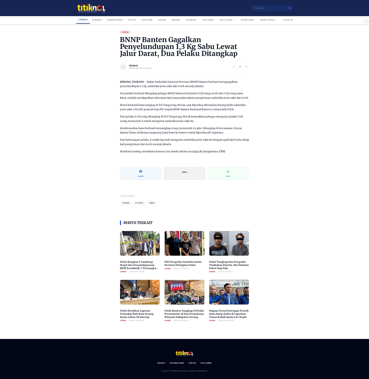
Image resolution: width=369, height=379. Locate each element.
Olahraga (191, 20)
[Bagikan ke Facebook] (233, 66)
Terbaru (83, 20)
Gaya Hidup (208, 20)
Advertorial (248, 20)
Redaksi (161, 363)
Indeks (98, 20)
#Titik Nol (139, 203)
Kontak (192, 363)
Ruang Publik (267, 20)
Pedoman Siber (177, 363)
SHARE (141, 176)
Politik (132, 20)
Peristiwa (147, 20)
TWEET (184, 172)
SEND (228, 176)
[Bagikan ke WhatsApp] (246, 66)
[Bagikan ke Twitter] (240, 66)
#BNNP (152, 203)
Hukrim (162, 20)
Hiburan (176, 20)
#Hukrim (125, 203)
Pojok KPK (288, 20)
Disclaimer (206, 363)
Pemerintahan (114, 20)
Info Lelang (226, 20)
